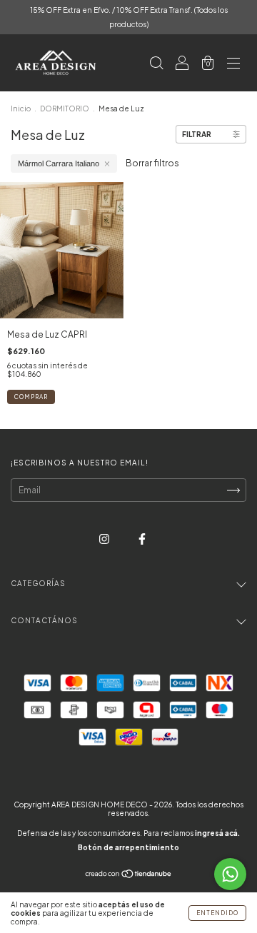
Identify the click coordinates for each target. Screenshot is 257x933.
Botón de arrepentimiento (128, 847)
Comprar (31, 396)
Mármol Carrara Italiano (58, 163)
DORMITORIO (64, 108)
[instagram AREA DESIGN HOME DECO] (105, 539)
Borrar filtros (152, 163)
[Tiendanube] (128, 875)
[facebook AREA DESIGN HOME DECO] (142, 539)
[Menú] (233, 64)
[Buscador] (156, 64)
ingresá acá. (217, 833)
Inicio (21, 108)
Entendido (217, 913)
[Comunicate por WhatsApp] (230, 874)
